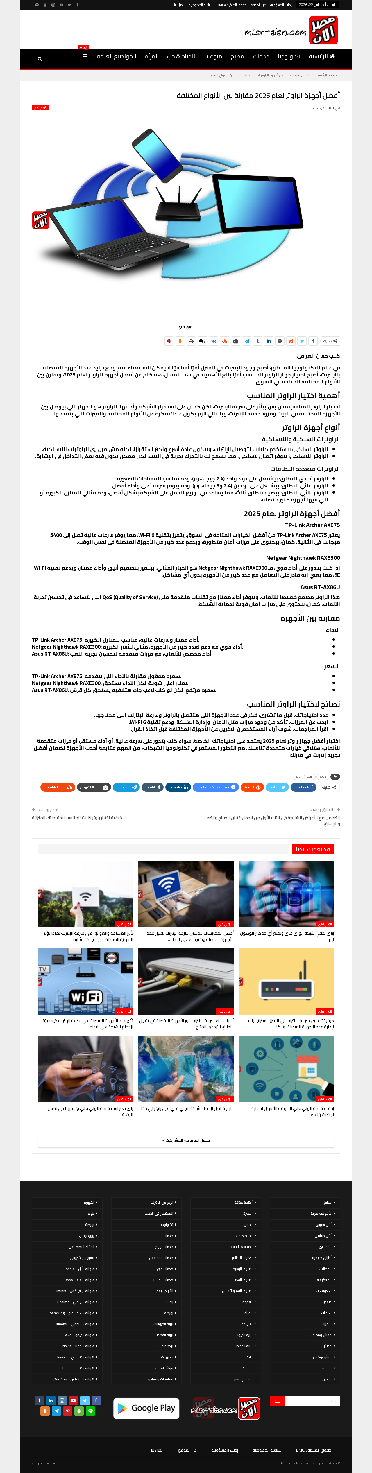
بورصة (168, 1312)
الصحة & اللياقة (242, 1246)
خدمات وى (165, 1268)
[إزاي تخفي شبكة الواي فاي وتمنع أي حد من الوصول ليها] (286, 894)
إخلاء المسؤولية (281, 4)
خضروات (167, 1357)
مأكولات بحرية (321, 1213)
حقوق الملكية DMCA (231, 4)
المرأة (152, 56)
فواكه (327, 1368)
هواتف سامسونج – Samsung (72, 1312)
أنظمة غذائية (243, 1202)
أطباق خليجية (322, 1257)
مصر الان (38, 1463)
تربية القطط (244, 1346)
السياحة (247, 1324)
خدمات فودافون (161, 1257)
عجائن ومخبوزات (320, 1335)
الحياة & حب (181, 56)
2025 (322, 776)
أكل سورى (323, 1224)
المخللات (325, 1268)
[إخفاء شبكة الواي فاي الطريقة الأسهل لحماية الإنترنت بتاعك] (286, 1069)
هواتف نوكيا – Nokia (78, 1346)
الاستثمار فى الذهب (158, 1213)
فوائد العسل (164, 1368)
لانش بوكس (322, 1357)
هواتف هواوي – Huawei (75, 1357)
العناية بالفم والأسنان (237, 1290)
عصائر (328, 1346)
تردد (298, 776)
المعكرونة (324, 1279)
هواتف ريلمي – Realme (75, 1301)
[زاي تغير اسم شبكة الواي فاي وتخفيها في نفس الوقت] (85, 1069)
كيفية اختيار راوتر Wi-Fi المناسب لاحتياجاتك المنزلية (77, 817)
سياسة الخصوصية (200, 4)
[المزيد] (85, 56)
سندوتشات (324, 1290)
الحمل (248, 1224)
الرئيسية (318, 56)
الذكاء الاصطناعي (81, 1246)
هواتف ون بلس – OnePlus (73, 1379)
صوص (327, 1301)
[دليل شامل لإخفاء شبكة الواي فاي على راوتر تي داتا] (185, 1069)
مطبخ (237, 56)
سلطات (326, 1312)
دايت (249, 1357)
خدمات (261, 56)
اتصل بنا (179, 4)
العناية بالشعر (243, 1279)
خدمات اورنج (164, 1246)
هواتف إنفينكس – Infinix (75, 1290)
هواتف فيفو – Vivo (79, 1335)
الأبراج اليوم (164, 1290)
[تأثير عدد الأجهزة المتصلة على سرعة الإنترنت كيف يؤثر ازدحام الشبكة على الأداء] (85, 981)
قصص (327, 1379)
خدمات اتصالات (162, 1279)
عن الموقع (258, 4)
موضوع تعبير (243, 1379)
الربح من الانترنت (162, 1202)
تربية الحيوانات (243, 1335)
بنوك (170, 1301)
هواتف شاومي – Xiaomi (75, 1324)
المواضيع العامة (116, 56)
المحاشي (325, 1246)
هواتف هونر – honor (78, 1368)
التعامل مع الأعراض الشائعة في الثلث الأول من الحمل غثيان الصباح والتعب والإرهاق (272, 820)
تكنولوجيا (289, 56)
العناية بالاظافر (242, 1257)
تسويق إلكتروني (82, 1257)
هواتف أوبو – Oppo (79, 1279)
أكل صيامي (323, 1235)
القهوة (247, 1301)
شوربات (326, 1324)
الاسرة (248, 1213)
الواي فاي (40, 107)
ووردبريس (86, 1235)
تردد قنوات (165, 1346)
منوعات (212, 56)
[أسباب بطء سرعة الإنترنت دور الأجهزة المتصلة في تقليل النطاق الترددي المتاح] (185, 981)
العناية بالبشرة (243, 1268)
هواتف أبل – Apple (80, 1268)
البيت (310, 776)
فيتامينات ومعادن (160, 1379)
